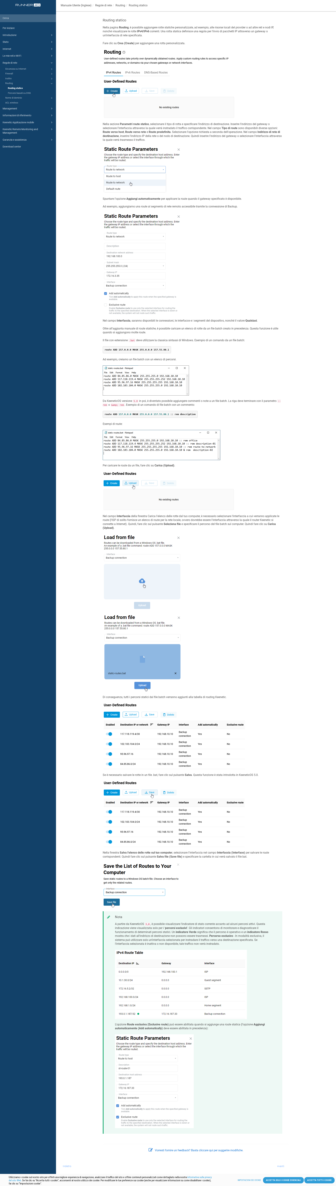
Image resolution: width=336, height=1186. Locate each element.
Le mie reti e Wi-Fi (12, 55)
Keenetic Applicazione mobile (18, 122)
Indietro (67, 1166)
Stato (6, 42)
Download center (12, 146)
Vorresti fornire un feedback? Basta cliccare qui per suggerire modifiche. (199, 1150)
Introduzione (9, 35)
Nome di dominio (13, 97)
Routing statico (15, 88)
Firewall (9, 73)
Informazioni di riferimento (17, 115)
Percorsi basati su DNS (19, 93)
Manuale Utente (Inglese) (76, 5)
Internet (7, 49)
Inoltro (8, 78)
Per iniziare (9, 28)
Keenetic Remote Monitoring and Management (20, 131)
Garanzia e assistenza (15, 139)
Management (10, 108)
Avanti (280, 1166)
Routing (9, 83)
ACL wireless (11, 102)
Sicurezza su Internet (15, 69)
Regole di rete (10, 62)
